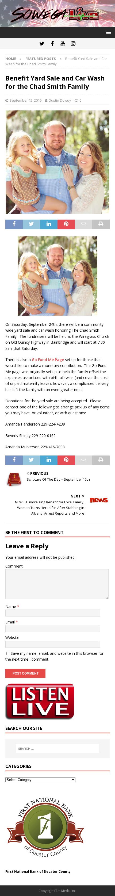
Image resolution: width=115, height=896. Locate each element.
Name (11, 606)
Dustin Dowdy (60, 100)
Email (10, 622)
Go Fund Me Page (48, 359)
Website (12, 637)
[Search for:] (58, 748)
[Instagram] (73, 43)
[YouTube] (62, 43)
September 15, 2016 (25, 100)
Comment (14, 566)
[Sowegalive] (57, 23)
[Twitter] (42, 43)
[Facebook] (52, 43)
